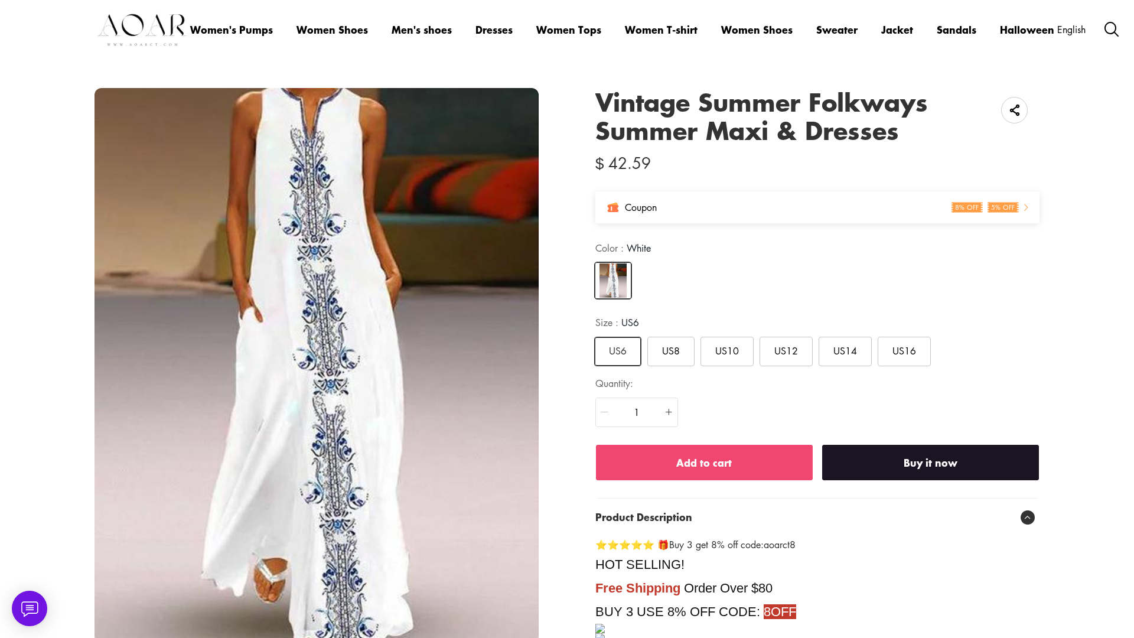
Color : (623, 248)
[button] (605, 412)
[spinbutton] (636, 412)
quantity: (614, 383)
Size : (617, 322)
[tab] (817, 517)
